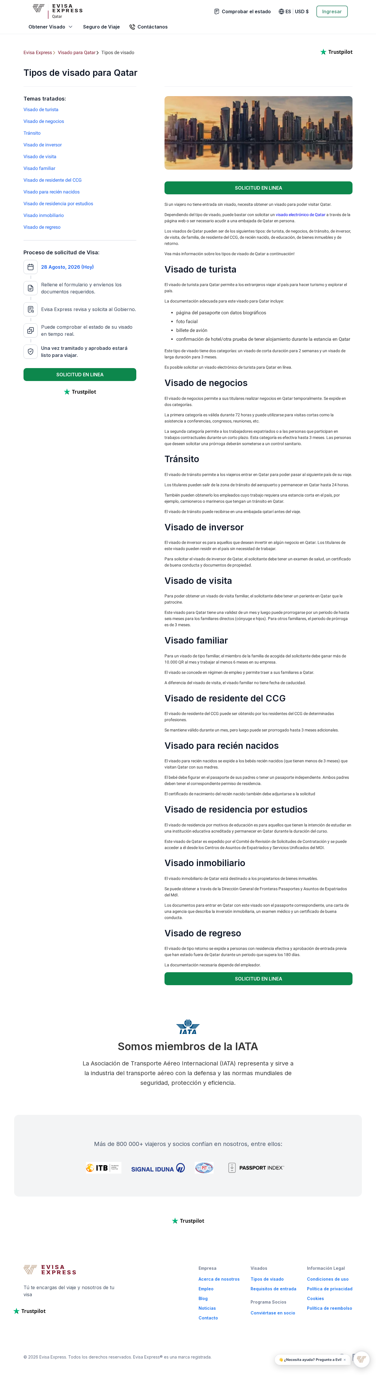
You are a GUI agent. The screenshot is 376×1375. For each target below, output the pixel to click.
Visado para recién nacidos (52, 192)
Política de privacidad (329, 1288)
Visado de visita (40, 156)
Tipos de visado (267, 1279)
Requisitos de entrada (273, 1288)
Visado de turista (41, 109)
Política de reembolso (329, 1308)
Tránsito (32, 133)
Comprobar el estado (246, 11)
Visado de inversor (43, 145)
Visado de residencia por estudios (58, 203)
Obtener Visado (46, 27)
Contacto (208, 1317)
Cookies (315, 1298)
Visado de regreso (42, 227)
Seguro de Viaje (101, 27)
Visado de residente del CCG (53, 180)
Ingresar (332, 11)
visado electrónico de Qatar (300, 214)
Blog (203, 1298)
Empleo (206, 1288)
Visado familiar (39, 168)
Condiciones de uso (328, 1279)
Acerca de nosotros (219, 1279)
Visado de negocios (44, 121)
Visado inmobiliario (44, 215)
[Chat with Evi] (361, 1359)
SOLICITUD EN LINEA (80, 374)
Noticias (207, 1308)
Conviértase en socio (273, 1312)
